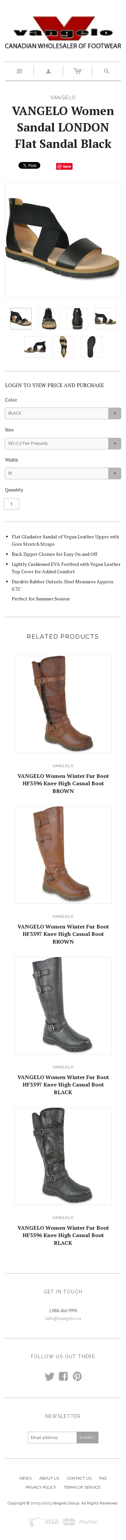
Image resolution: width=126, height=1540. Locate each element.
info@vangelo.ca (63, 1318)
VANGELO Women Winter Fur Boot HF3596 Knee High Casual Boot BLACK (63, 1235)
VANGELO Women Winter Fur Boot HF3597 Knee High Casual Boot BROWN (63, 934)
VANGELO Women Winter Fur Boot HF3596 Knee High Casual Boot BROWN (63, 783)
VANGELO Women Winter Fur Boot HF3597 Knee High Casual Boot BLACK (63, 1084)
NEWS (25, 1478)
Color (11, 399)
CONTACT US (79, 1478)
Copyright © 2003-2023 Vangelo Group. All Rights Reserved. (63, 1503)
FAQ (103, 1478)
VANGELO (63, 765)
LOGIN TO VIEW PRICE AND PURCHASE (54, 385)
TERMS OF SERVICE (82, 1487)
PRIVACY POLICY (41, 1487)
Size (9, 429)
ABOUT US (49, 1478)
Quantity (14, 489)
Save (67, 166)
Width (11, 460)
